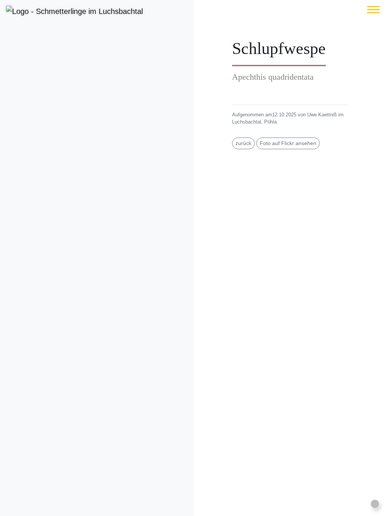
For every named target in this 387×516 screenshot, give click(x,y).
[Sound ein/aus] (374, 503)
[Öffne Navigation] (373, 9)
